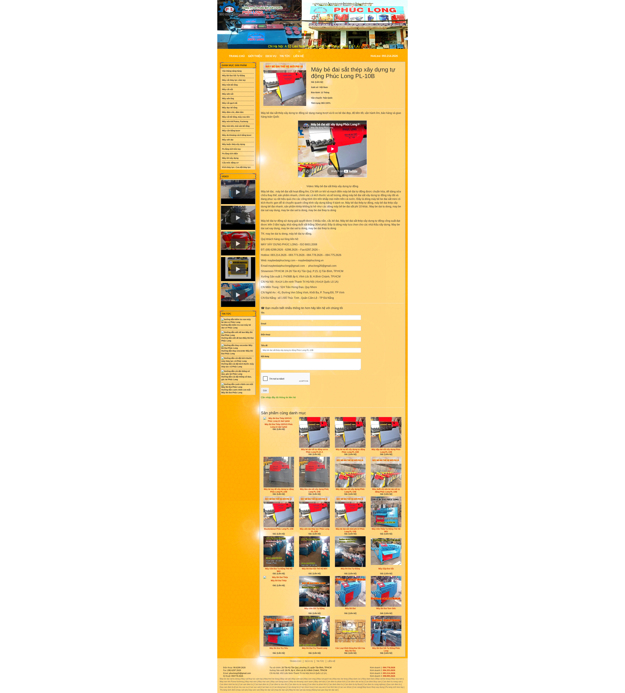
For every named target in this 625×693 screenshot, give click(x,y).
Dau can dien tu (227, 687)
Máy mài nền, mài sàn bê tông (236, 126)
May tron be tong (271, 679)
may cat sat (241, 690)
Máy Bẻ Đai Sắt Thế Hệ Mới (314, 569)
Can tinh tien (332, 687)
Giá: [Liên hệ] (279, 429)
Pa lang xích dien (228, 690)
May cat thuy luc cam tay (252, 679)
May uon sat (297, 679)
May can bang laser (279, 681)
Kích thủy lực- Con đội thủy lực (236, 167)
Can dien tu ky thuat (353, 684)
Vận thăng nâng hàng (232, 71)
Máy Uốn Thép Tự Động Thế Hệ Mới (386, 530)
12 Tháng (325, 92)
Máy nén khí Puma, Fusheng (235, 121)
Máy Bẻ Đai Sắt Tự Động (233, 75)
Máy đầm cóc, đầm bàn (232, 112)
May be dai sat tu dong (230, 679)
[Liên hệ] (319, 82)
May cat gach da (324, 679)
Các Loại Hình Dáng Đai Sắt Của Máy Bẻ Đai (350, 649)
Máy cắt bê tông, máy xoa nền (236, 117)
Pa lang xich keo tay (394, 687)
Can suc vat (255, 687)
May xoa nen (397, 679)
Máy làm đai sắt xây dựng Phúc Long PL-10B (314, 490)
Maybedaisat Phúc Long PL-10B (278, 529)
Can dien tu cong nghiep (374, 684)
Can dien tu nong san (392, 681)
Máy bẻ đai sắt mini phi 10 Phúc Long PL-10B (350, 530)
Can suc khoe (345, 687)
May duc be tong (340, 679)
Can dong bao (279, 687)
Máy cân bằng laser (231, 131)
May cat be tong (383, 679)
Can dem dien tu (335, 684)
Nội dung (265, 356)
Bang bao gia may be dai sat (324, 690)
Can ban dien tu (261, 684)
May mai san (263, 681)
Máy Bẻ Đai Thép (278, 580)
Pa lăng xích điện (230, 153)
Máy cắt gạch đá (229, 103)
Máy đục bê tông (229, 108)
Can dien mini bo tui (228, 684)
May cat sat (285, 679)
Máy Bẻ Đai (350, 608)
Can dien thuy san (373, 681)
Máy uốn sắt (227, 94)
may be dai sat (281, 690)
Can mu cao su (241, 687)
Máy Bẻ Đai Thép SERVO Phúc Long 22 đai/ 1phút (279, 425)
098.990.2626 (389, 676)
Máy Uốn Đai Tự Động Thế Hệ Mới (278, 570)
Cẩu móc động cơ (230, 163)
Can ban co (266, 687)
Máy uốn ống (228, 98)
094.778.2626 (389, 667)
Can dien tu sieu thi (278, 684)
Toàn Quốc (328, 98)
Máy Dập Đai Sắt (386, 569)
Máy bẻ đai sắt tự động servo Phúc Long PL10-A (314, 450)
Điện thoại (265, 334)
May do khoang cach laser (301, 681)
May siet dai (319, 681)
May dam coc (355, 679)
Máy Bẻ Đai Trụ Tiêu (279, 648)
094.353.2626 (389, 670)
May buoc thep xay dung (373, 687)
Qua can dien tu (394, 684)
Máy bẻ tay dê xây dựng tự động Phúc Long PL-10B (279, 490)
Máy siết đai (227, 140)
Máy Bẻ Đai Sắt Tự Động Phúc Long (386, 649)
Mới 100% (326, 103)
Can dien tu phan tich (335, 681)
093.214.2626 (389, 673)
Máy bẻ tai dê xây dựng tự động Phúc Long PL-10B (350, 450)
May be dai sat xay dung (300, 690)
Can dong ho (293, 687)
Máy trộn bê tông (230, 85)
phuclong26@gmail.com (240, 673)
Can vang (357, 687)
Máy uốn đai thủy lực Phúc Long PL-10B (314, 530)
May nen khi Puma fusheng (232, 681)
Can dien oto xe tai (355, 681)
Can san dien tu (246, 684)
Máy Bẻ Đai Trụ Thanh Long (314, 648)
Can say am (319, 687)
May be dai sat (267, 690)
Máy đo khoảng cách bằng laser (236, 135)
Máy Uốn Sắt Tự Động (314, 608)
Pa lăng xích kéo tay (231, 149)
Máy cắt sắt (227, 89)
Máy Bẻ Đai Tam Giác (386, 608)
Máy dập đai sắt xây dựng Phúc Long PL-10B (386, 450)
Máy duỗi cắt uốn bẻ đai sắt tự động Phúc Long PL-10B (386, 490)
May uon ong (310, 679)
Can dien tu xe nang (297, 684)
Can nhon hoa (306, 687)
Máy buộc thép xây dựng (233, 144)
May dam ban (368, 679)
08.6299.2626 (239, 667)
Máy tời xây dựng (230, 158)
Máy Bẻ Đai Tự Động (350, 569)
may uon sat (253, 690)
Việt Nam (323, 87)
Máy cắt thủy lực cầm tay (234, 80)
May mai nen (251, 681)
